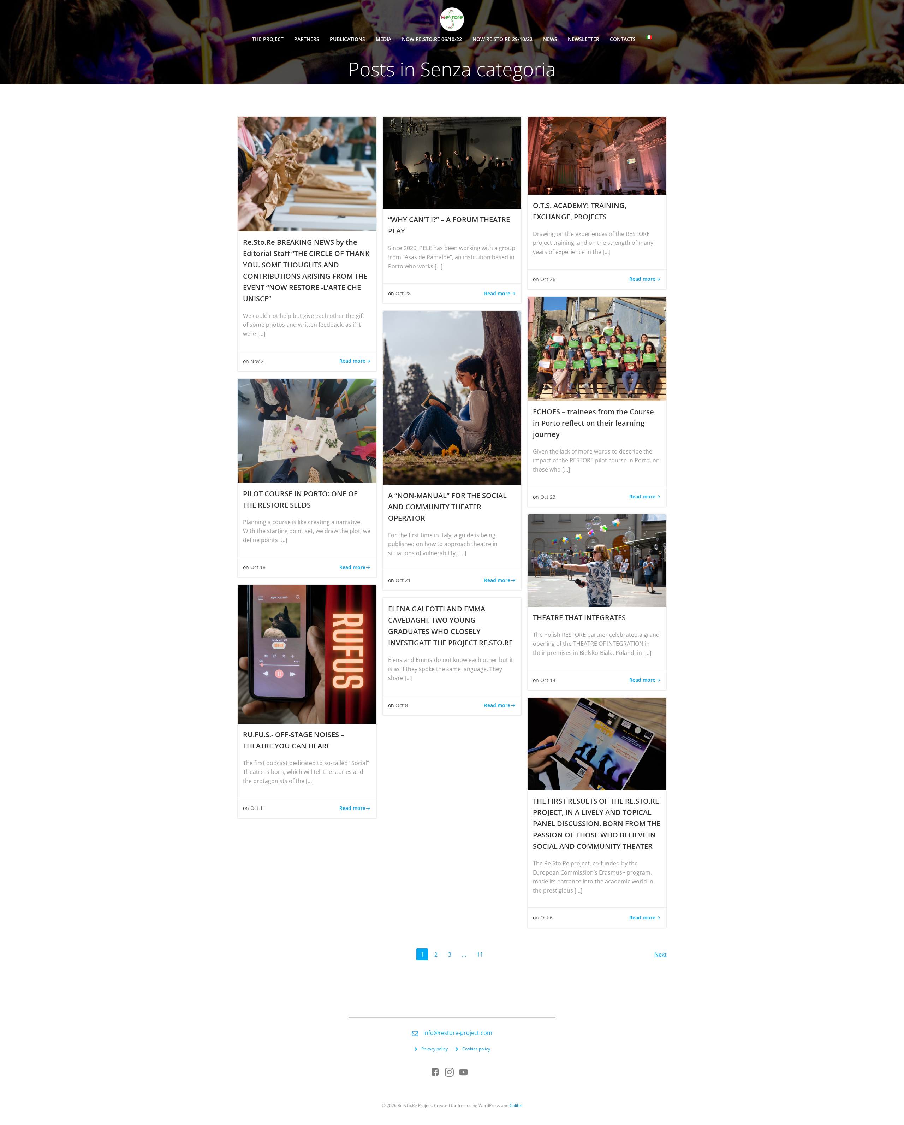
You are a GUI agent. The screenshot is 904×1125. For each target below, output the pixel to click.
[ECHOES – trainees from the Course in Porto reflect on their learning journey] (597, 348)
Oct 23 (547, 496)
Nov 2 (257, 361)
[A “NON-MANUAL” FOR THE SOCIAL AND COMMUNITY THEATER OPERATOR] (452, 397)
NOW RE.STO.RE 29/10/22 (502, 39)
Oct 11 (258, 808)
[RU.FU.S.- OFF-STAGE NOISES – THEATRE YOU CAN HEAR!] (307, 654)
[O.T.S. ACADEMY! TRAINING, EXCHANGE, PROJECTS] (597, 155)
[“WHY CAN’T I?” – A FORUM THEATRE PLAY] (452, 162)
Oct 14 (547, 680)
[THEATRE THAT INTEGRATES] (597, 560)
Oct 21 (403, 580)
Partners (306, 39)
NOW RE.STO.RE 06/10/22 (432, 39)
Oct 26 (547, 279)
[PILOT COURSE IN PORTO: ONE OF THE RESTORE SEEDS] (307, 430)
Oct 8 (402, 705)
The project (268, 39)
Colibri (516, 1105)
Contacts (623, 39)
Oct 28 (403, 293)
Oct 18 (258, 567)
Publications (347, 39)
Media (383, 39)
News (550, 39)
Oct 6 (546, 917)
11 (481, 954)
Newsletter (583, 39)
